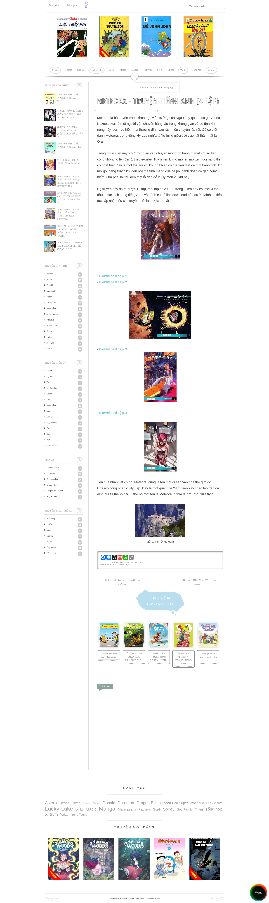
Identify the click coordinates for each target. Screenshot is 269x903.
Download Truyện (153, 898)
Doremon (51, 473)
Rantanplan (52, 325)
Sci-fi (159, 69)
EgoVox (50, 376)
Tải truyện (72, 5)
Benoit (49, 279)
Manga (134, 69)
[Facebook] (87, 7)
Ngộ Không (52, 422)
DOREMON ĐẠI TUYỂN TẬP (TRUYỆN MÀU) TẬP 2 (69, 147)
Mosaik (50, 417)
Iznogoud (51, 291)
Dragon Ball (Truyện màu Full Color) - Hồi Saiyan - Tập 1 (69, 245)
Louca (49, 399)
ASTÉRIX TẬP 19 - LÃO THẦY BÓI (80, 47)
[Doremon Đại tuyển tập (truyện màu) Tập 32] (169, 858)
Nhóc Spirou (52, 314)
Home (143, 87)
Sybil (49, 434)
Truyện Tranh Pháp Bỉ (137, 898)
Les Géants (214, 803)
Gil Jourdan (52, 388)
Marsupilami (52, 308)
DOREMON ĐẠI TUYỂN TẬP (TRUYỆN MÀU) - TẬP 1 (68, 98)
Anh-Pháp (155, 87)
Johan (49, 297)
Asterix (55, 70)
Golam (49, 394)
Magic (123, 69)
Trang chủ (54, 5)
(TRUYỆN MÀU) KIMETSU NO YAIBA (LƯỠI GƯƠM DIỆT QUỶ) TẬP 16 (70, 114)
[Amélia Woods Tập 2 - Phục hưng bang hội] (98, 858)
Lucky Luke (96, 70)
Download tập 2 (113, 282)
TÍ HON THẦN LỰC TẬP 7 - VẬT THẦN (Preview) (196, 582)
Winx (49, 440)
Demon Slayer (53, 468)
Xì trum (211, 70)
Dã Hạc (116, 562)
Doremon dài (52, 479)
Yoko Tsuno (52, 445)
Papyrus (148, 69)
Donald (81, 69)
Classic (68, 69)
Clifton (49, 371)
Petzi (49, 428)
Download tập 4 (113, 413)
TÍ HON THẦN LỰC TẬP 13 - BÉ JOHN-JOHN (164, 47)
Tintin (183, 70)
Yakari (49, 348)
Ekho (49, 382)
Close (134, 76)
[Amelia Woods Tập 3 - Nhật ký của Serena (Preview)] (63, 858)
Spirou (171, 69)
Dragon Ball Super (55, 491)
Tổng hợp (197, 69)
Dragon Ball (52, 485)
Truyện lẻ (51, 547)
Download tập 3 (113, 349)
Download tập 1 (113, 276)
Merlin (49, 411)
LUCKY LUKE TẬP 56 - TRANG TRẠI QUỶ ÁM (122, 582)
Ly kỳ (111, 69)
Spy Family (52, 496)
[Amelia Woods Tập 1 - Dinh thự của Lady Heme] (134, 858)
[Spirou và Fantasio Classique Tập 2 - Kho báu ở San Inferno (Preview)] (204, 858)
